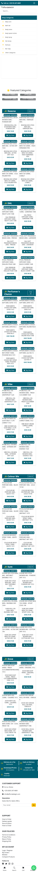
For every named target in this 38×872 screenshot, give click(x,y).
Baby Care (8, 22)
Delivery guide (7, 821)
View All (30, 111)
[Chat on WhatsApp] (33, 867)
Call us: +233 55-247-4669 (12, 3)
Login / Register (7, 850)
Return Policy (6, 839)
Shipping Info (6, 841)
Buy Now (11, 135)
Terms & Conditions (8, 835)
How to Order (6, 819)
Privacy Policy (6, 837)
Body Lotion (8, 29)
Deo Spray (8, 41)
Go (34, 805)
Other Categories (10, 52)
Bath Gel (7, 25)
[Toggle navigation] (34, 3)
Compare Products (8, 857)
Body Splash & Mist (11, 33)
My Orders (5, 853)
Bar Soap (8, 49)
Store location (6, 823)
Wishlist (4, 855)
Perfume (7, 45)
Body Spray (8, 37)
